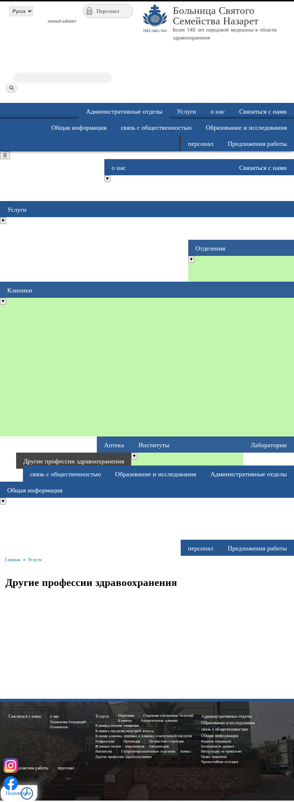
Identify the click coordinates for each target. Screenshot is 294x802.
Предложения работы (257, 143)
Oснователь (59, 727)
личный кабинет (61, 21)
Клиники (19, 290)
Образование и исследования (246, 127)
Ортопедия (131, 741)
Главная (12, 559)
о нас (217, 111)
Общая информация (78, 127)
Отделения (210, 248)
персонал (200, 143)
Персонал (107, 10)
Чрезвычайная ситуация (219, 761)
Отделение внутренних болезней (168, 715)
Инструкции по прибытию (221, 751)
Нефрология (104, 741)
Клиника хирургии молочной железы (124, 731)
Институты (153, 444)
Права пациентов (214, 756)
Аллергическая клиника (159, 720)
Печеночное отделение (166, 741)
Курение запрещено (216, 741)
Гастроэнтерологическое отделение (148, 751)
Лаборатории (269, 444)
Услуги (186, 111)
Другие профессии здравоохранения (73, 461)
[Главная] (153, 52)
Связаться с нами (263, 111)
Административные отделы (124, 111)
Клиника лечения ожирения (117, 725)
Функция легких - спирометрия (119, 746)
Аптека (114, 444)
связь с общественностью (156, 127)
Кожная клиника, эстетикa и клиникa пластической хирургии (143, 736)
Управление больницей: (68, 722)
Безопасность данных (217, 746)
